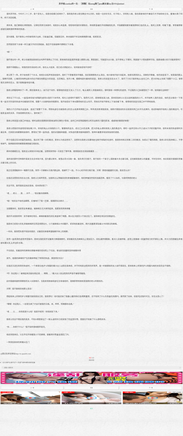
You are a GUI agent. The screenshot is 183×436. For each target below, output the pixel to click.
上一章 (32, 9)
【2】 (93, 358)
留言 (91, 408)
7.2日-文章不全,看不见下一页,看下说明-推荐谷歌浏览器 (18, 362)
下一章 (151, 9)
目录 (91, 9)
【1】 (90, 358)
